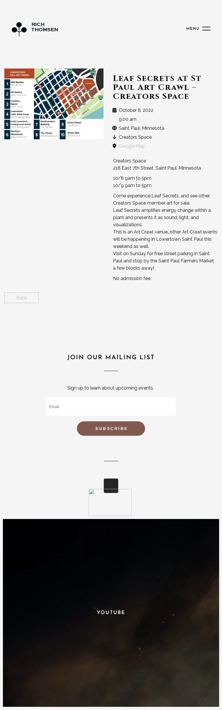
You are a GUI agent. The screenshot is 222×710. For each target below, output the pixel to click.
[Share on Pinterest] (213, 300)
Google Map (132, 146)
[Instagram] (111, 486)
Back (21, 298)
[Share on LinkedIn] (202, 300)
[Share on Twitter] (192, 300)
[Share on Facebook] (182, 300)
